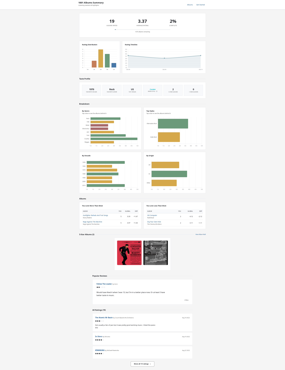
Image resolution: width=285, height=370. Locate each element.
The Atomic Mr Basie (104, 317)
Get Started (200, 5)
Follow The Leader (104, 284)
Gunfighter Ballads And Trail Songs (95, 215)
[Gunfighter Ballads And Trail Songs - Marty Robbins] (129, 253)
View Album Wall (200, 234)
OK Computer (152, 215)
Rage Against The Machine (92, 222)
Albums (190, 5)
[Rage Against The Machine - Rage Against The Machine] (155, 253)
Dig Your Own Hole (154, 222)
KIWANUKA (99, 350)
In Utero (98, 336)
